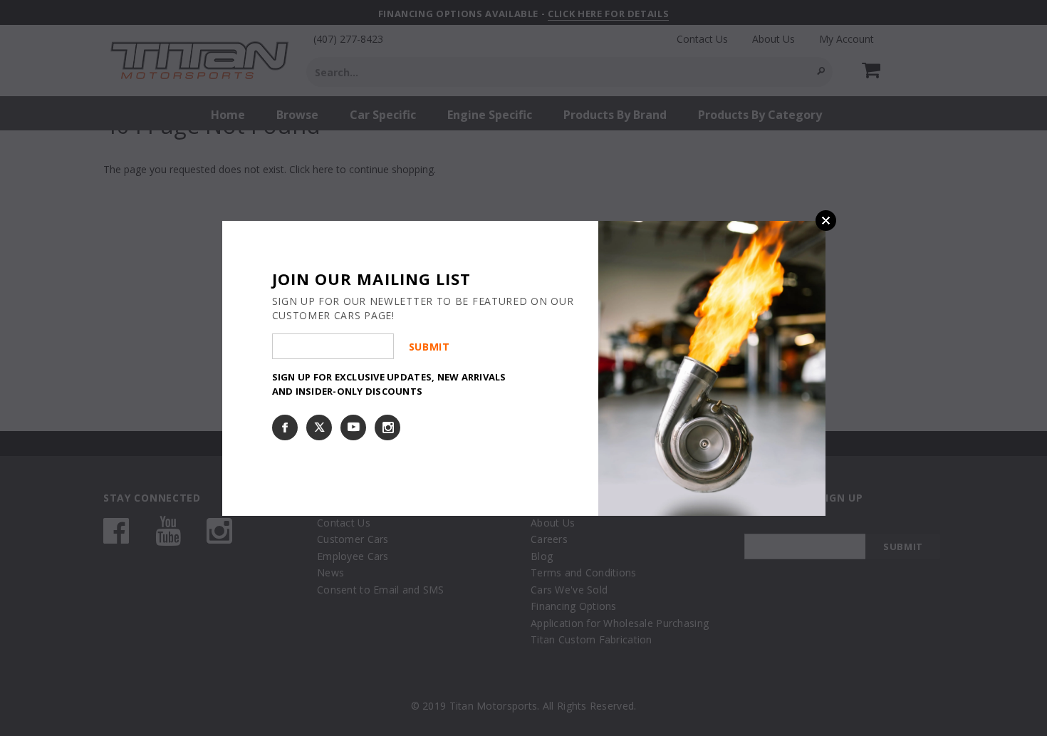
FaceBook (285, 427)
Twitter (319, 427)
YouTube (353, 427)
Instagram (387, 427)
